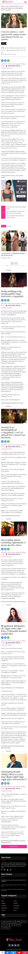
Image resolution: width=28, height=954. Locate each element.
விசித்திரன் (18, 921)
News (7, 6)
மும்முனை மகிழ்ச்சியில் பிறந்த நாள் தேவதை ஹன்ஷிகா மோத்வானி (15, 216)
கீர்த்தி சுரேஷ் (18, 924)
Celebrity (3, 903)
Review (15, 901)
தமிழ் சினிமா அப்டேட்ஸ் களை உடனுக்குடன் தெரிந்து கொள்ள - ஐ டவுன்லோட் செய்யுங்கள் (13, 66)
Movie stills (16, 905)
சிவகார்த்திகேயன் (6, 927)
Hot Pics (3, 910)
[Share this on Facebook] (2, 60)
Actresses (3, 905)
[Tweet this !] (5, 60)
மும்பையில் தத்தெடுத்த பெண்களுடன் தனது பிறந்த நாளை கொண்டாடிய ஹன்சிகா (15, 212)
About (15, 910)
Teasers (16, 903)
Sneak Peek (4, 908)
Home (3, 6)
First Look (16, 908)
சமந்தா (11, 924)
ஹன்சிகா (9, 226)
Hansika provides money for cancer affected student (16, 207)
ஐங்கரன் (24, 921)
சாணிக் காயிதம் (5, 924)
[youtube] (19, 952)
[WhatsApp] (8, 60)
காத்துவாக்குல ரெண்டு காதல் (8, 921)
